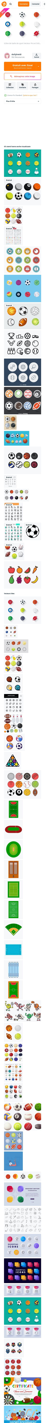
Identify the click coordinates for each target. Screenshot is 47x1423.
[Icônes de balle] (23, 460)
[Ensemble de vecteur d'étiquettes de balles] (23, 400)
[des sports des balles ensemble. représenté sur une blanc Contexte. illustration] (13, 1032)
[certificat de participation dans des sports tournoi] (23, 1391)
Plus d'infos (10, 101)
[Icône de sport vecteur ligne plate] (23, 344)
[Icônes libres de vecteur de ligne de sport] (23, 372)
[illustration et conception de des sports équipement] (13, 1161)
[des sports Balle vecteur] (10, 422)
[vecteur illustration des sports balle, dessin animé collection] (14, 742)
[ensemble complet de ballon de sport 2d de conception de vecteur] (10, 631)
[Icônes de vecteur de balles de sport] (23, 288)
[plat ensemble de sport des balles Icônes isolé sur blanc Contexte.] (13, 723)
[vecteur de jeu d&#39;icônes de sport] (13, 235)
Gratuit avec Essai (23, 66)
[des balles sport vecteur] (13, 683)
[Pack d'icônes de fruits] (23, 575)
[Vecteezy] (4, 4)
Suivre (36, 57)
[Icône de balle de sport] (23, 610)
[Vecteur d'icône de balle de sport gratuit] (23, 191)
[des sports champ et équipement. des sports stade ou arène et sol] (13, 809)
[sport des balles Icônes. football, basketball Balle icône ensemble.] (23, 1176)
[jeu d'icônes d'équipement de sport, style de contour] (23, 1220)
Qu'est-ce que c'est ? (30, 95)
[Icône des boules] (23, 163)
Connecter (35, 4)
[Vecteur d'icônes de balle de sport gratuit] (23, 260)
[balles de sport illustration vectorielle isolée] (16, 438)
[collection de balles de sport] (14, 551)
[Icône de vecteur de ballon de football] (32, 531)
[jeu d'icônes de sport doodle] (10, 481)
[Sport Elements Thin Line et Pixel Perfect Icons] (13, 512)
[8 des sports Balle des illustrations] (16, 646)
